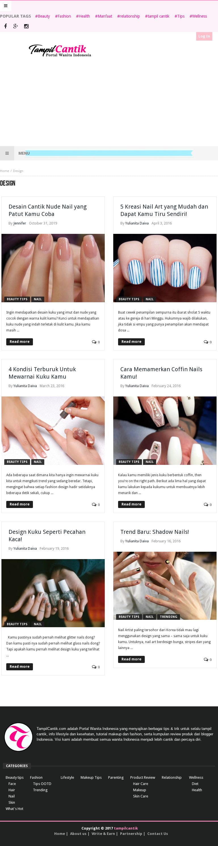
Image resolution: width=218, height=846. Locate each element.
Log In (204, 36)
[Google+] (16, 27)
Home (4, 171)
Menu (24, 153)
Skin (12, 802)
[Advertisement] (109, 102)
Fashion (64, 16)
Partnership (131, 834)
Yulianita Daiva (137, 223)
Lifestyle (67, 777)
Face (12, 784)
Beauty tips (17, 299)
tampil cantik (158, 16)
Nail (38, 299)
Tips (181, 16)
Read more (20, 341)
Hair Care (140, 784)
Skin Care (140, 796)
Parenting (116, 777)
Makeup (139, 790)
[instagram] (26, 27)
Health (84, 16)
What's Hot (14, 809)
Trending (168, 617)
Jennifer (19, 223)
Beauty (44, 16)
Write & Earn (103, 834)
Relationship (172, 777)
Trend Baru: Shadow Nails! (154, 531)
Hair (12, 790)
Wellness (199, 16)
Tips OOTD (42, 784)
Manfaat (105, 16)
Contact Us (157, 834)
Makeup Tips (91, 777)
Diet (195, 784)
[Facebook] (5, 27)
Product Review (142, 777)
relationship (130, 16)
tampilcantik (126, 828)
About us (78, 834)
